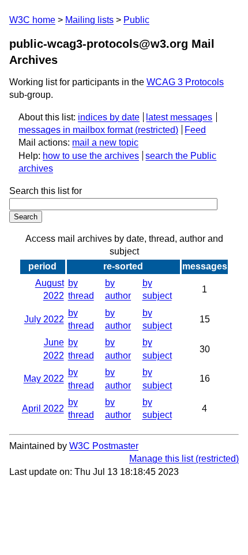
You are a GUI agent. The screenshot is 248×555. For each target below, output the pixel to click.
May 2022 (44, 378)
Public (136, 20)
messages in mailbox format (75, 130)
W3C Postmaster (103, 446)
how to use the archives (91, 156)
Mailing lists (89, 20)
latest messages (179, 117)
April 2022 (43, 408)
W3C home (32, 20)
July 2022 (44, 319)
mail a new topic (105, 142)
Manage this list (161, 458)
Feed (195, 130)
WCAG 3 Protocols (185, 82)
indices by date (109, 117)
